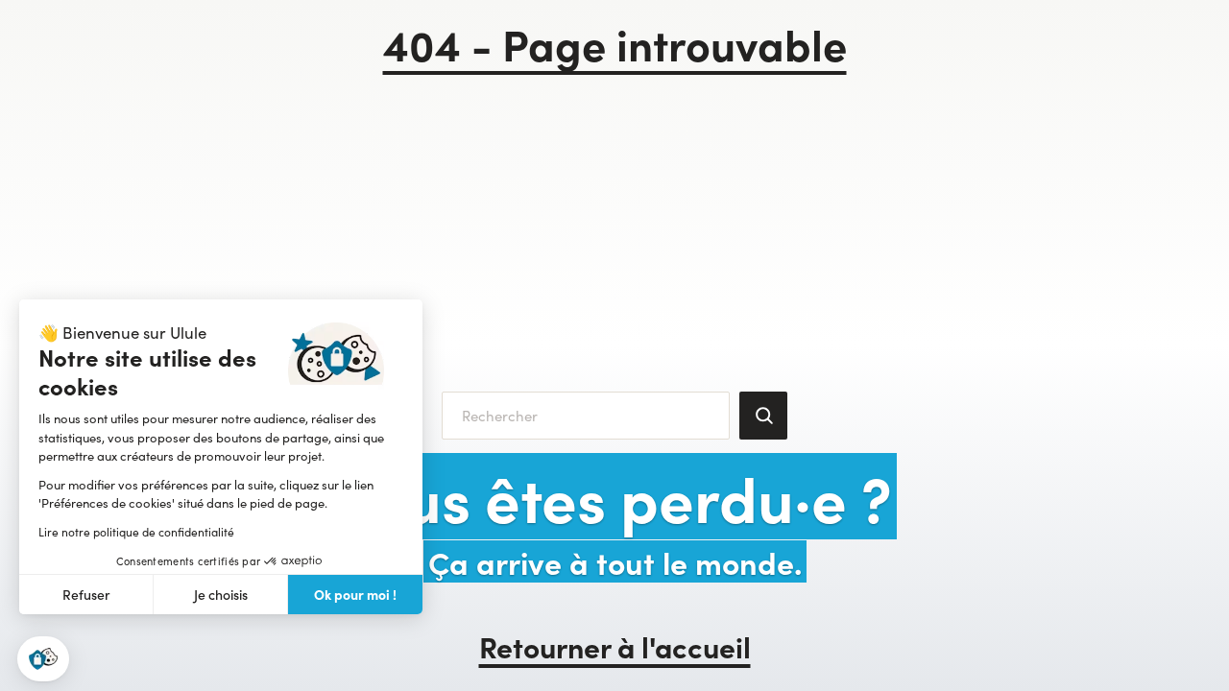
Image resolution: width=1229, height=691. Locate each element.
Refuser (86, 594)
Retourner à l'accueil (615, 646)
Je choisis (221, 594)
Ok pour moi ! (355, 594)
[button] (43, 658)
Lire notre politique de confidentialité (136, 531)
